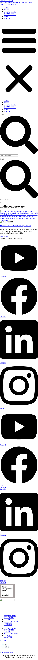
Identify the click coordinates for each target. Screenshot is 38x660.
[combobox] (9, 155)
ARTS (6, 16)
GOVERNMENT (9, 11)
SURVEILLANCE (10, 15)
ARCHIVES (8, 623)
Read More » (4, 236)
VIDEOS (7, 18)
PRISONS (7, 9)
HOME (6, 8)
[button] (19, 59)
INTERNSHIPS (9, 618)
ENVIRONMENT (10, 13)
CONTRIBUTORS (10, 616)
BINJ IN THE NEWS (11, 621)
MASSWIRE (8, 625)
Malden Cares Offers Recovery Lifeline (15, 226)
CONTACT (7, 619)
